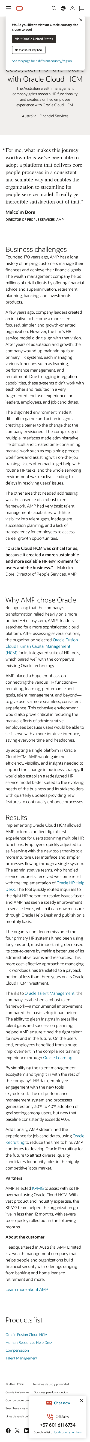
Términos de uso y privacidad (51, 1384)
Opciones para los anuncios (51, 1392)
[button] (8, 8)
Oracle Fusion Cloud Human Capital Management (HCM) (42, 646)
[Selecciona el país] (63, 8)
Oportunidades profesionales (23, 1400)
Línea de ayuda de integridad (23, 1416)
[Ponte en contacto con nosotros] (81, 8)
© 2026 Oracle (15, 1384)
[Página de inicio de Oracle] (19, 8)
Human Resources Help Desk (29, 1342)
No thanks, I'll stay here (28, 50)
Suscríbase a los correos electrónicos (28, 1408)
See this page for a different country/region (42, 61)
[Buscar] (54, 8)
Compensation (17, 1350)
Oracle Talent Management (50, 993)
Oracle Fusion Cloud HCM (27, 1334)
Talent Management (21, 1358)
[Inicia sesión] (72, 8)
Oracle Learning (57, 1057)
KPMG (38, 1188)
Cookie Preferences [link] (17, 1392)
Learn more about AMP (27, 1289)
